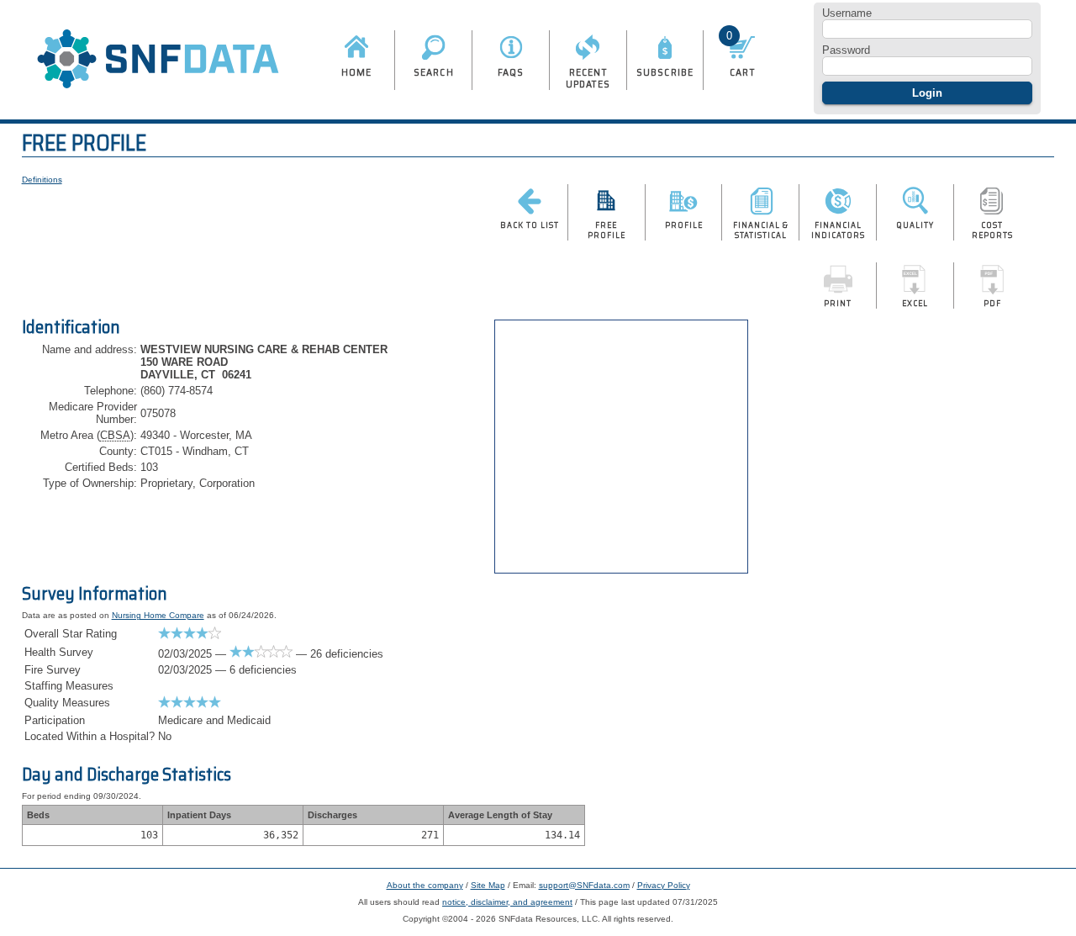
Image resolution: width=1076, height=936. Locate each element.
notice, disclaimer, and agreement (507, 902)
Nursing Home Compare (158, 615)
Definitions (42, 179)
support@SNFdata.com (584, 885)
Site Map (488, 885)
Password (846, 50)
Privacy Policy (663, 885)
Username (847, 13)
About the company (425, 885)
